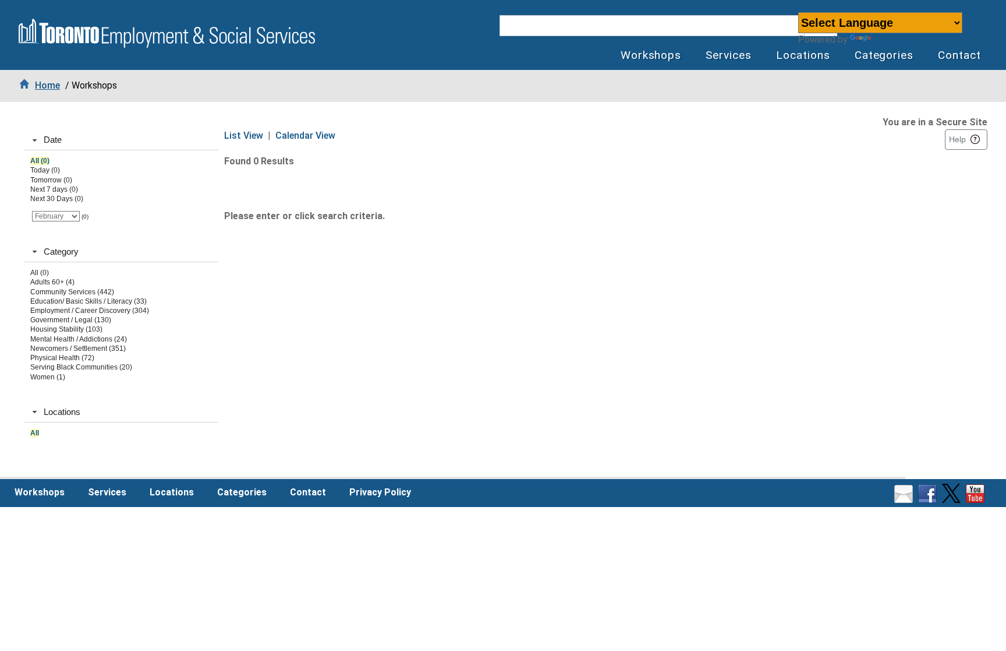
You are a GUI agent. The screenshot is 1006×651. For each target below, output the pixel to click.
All (34, 433)
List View (243, 135)
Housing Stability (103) (66, 329)
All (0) (39, 161)
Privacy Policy (380, 492)
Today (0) (45, 170)
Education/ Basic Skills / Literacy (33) (88, 301)
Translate (894, 39)
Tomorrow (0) (51, 180)
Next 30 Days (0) (56, 199)
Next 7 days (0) (54, 189)
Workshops (651, 55)
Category (61, 251)
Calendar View (305, 135)
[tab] (121, 140)
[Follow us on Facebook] (929, 499)
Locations (803, 55)
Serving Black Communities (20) (81, 367)
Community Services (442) (72, 292)
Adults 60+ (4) (52, 282)
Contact (959, 55)
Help (957, 139)
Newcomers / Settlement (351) (78, 348)
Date (53, 140)
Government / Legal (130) (70, 320)
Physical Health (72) (62, 358)
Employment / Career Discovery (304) (89, 311)
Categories (884, 55)
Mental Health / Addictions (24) (78, 339)
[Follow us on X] (953, 499)
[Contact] (905, 499)
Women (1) (47, 377)
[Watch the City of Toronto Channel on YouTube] (976, 499)
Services (729, 55)
